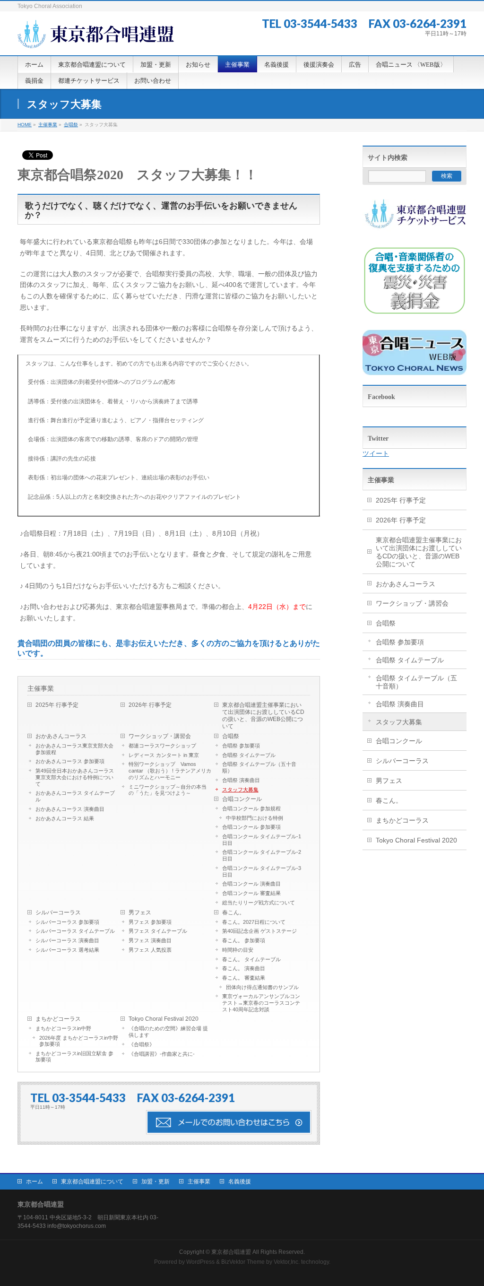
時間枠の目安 (237, 950)
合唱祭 (71, 124)
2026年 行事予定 (150, 705)
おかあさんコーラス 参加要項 (69, 761)
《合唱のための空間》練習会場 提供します (168, 1031)
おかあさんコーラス (60, 736)
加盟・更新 (155, 1181)
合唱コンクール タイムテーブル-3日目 (261, 871)
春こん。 (233, 912)
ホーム (34, 1181)
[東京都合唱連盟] (95, 37)
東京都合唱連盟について (92, 1181)
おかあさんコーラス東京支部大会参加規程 (74, 749)
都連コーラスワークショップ (162, 745)
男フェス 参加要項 (150, 922)
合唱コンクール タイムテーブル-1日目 (261, 840)
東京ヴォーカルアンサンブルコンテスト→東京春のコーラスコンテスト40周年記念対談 (261, 1002)
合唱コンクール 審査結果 (251, 893)
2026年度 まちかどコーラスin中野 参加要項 (78, 1041)
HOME (24, 124)
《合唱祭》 (142, 1044)
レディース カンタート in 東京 (164, 755)
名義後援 (239, 1181)
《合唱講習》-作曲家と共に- (162, 1054)
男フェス (140, 912)
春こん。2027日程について (253, 922)
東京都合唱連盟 (231, 1252)
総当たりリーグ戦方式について (258, 902)
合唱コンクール (242, 799)
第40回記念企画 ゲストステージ (259, 931)
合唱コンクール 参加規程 (251, 808)
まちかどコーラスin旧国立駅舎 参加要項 (74, 1057)
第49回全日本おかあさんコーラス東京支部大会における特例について (74, 777)
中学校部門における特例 (254, 818)
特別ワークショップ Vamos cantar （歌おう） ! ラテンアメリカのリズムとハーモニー (170, 770)
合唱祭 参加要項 (241, 745)
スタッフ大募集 (240, 789)
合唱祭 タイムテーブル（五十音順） (259, 767)
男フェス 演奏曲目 (150, 940)
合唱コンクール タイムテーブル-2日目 (261, 855)
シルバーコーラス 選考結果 (67, 950)
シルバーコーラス (58, 912)
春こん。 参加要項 (243, 940)
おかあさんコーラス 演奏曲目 (69, 809)
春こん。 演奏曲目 (243, 968)
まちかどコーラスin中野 (63, 1028)
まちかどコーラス (58, 1019)
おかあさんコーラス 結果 (64, 818)
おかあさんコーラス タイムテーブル (75, 796)
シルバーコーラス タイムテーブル (75, 931)
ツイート (376, 453)
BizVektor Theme (243, 1262)
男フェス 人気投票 (150, 950)
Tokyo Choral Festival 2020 (164, 1019)
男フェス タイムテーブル (158, 931)
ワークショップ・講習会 (160, 736)
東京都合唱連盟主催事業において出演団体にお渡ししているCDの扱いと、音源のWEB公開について (263, 716)
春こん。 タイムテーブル (251, 959)
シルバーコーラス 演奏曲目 (67, 940)
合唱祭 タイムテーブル (249, 755)
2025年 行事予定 (56, 705)
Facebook (381, 396)
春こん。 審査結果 (243, 978)
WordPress (200, 1262)
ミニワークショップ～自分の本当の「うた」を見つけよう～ (168, 790)
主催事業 (47, 124)
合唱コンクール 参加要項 (251, 827)
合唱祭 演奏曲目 (241, 780)
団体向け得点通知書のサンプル (262, 987)
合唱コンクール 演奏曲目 (251, 883)
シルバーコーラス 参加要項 (67, 922)
